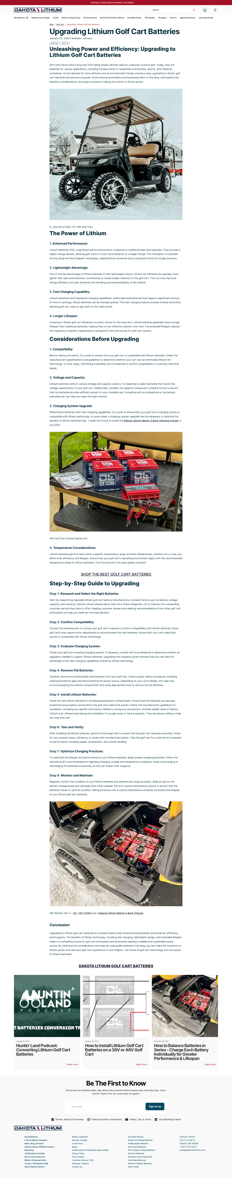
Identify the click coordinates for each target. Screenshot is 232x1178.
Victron (173, 18)
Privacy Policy (78, 1153)
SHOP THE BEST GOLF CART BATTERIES (116, 574)
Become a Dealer (79, 1140)
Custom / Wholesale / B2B (36, 1163)
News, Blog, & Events (34, 1143)
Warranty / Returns (80, 1163)
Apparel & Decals (187, 18)
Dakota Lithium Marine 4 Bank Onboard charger (151, 420)
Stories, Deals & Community (69, 1119)
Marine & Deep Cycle (71, 18)
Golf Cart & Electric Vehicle (112, 18)
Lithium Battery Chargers (36, 1140)
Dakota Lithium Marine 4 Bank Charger (121, 913)
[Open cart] (205, 10)
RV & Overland (90, 18)
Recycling (29, 1150)
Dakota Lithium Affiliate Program (39, 1147)
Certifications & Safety (35, 1153)
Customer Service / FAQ (82, 1160)
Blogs (74, 1147)
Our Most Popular (136, 1137)
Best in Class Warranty (35, 1157)
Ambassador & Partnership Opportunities (90, 1150)
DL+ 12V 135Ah (82, 913)
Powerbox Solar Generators (140, 1157)
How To (65, 43)
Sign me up (155, 1106)
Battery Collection (80, 1137)
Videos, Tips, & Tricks (140, 1119)
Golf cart (54, 43)
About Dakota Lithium (34, 1167)
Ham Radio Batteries (137, 1160)
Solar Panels (133, 1167)
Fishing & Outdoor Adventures (106, 1119)
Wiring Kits (150, 18)
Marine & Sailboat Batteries (140, 1163)
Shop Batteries (31, 1137)
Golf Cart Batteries (136, 1153)
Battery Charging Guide (35, 1160)
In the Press (77, 1143)
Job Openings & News (170, 1119)
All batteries (19, 18)
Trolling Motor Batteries (138, 1143)
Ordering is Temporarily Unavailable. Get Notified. (112, 2)
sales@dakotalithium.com (193, 1150)
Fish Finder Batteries (137, 1147)
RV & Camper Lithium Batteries (141, 1150)
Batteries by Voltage (40, 18)
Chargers (162, 18)
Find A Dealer (78, 1157)
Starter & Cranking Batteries (140, 1140)
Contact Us (77, 1167)
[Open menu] (215, 10)
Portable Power (134, 18)
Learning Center (206, 18)
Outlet (56, 18)
